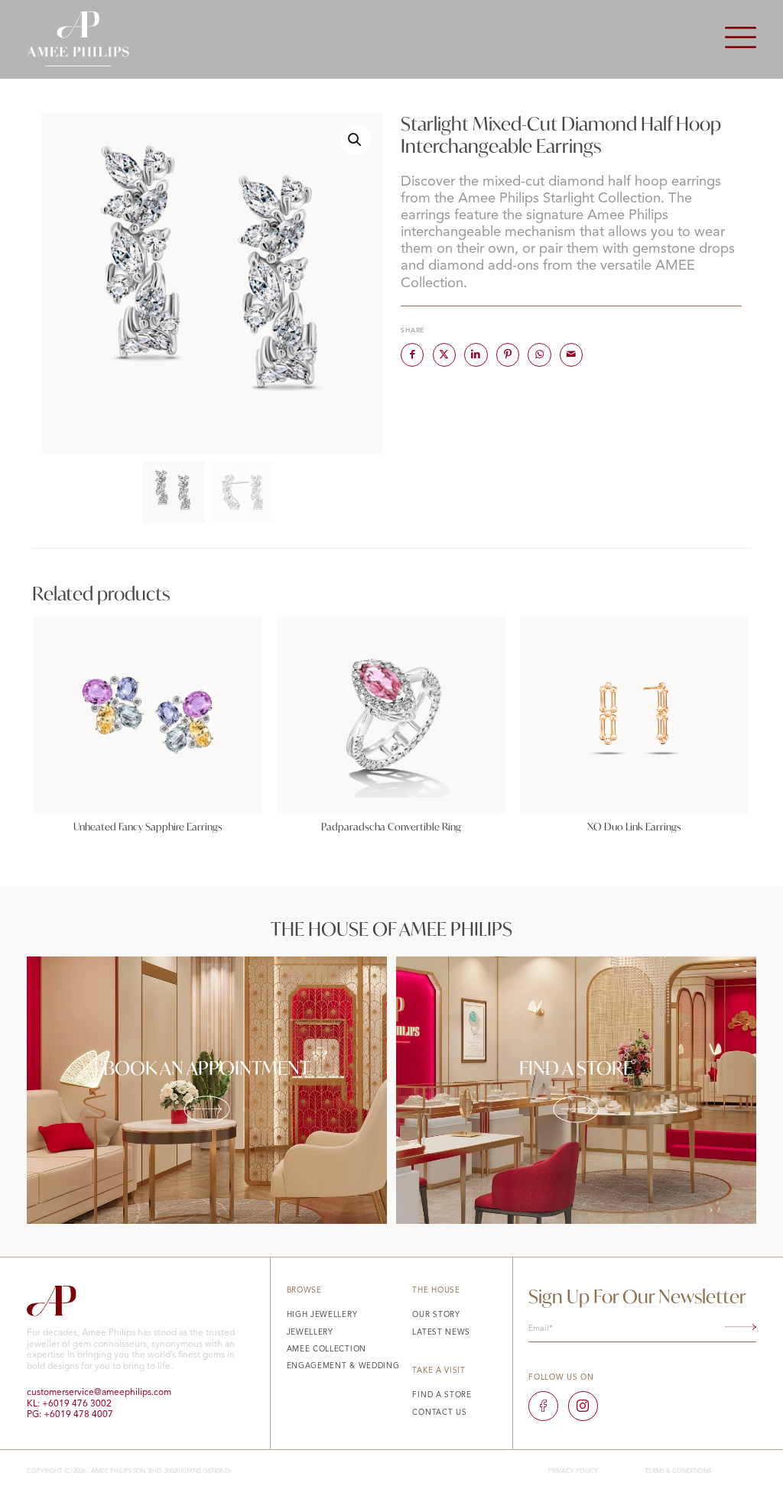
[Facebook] (542, 1405)
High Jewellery (322, 1315)
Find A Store (441, 1395)
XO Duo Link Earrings (634, 826)
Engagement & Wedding (343, 1366)
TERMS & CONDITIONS (678, 1471)
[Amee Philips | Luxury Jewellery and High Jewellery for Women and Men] (78, 38)
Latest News (441, 1332)
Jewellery (310, 1332)
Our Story (436, 1315)
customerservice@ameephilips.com (99, 1392)
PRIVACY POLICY (573, 1471)
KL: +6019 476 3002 (69, 1404)
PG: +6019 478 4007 (70, 1414)
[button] (355, 140)
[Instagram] (582, 1405)
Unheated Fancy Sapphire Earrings (148, 826)
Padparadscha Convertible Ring (391, 826)
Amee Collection (326, 1349)
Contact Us (439, 1412)
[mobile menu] (740, 39)
